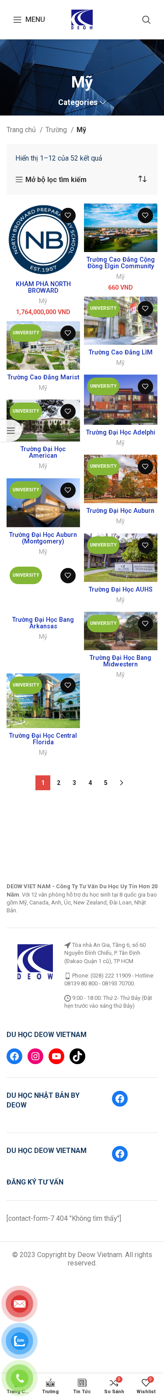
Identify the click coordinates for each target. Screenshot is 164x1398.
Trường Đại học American (43, 452)
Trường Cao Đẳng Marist (43, 377)
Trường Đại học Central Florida (43, 715)
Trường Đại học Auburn (120, 511)
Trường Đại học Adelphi (120, 432)
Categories (78, 103)
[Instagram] (35, 1032)
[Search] (146, 19)
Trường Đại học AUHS (121, 589)
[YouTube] (56, 1032)
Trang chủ (22, 130)
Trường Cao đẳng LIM (121, 352)
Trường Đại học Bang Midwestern (120, 661)
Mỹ (43, 301)
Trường (57, 130)
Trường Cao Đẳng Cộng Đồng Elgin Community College (121, 266)
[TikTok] (77, 1032)
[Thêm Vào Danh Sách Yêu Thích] (68, 215)
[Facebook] (14, 1032)
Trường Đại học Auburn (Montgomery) (43, 538)
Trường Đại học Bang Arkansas (43, 623)
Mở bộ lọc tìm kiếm (56, 180)
